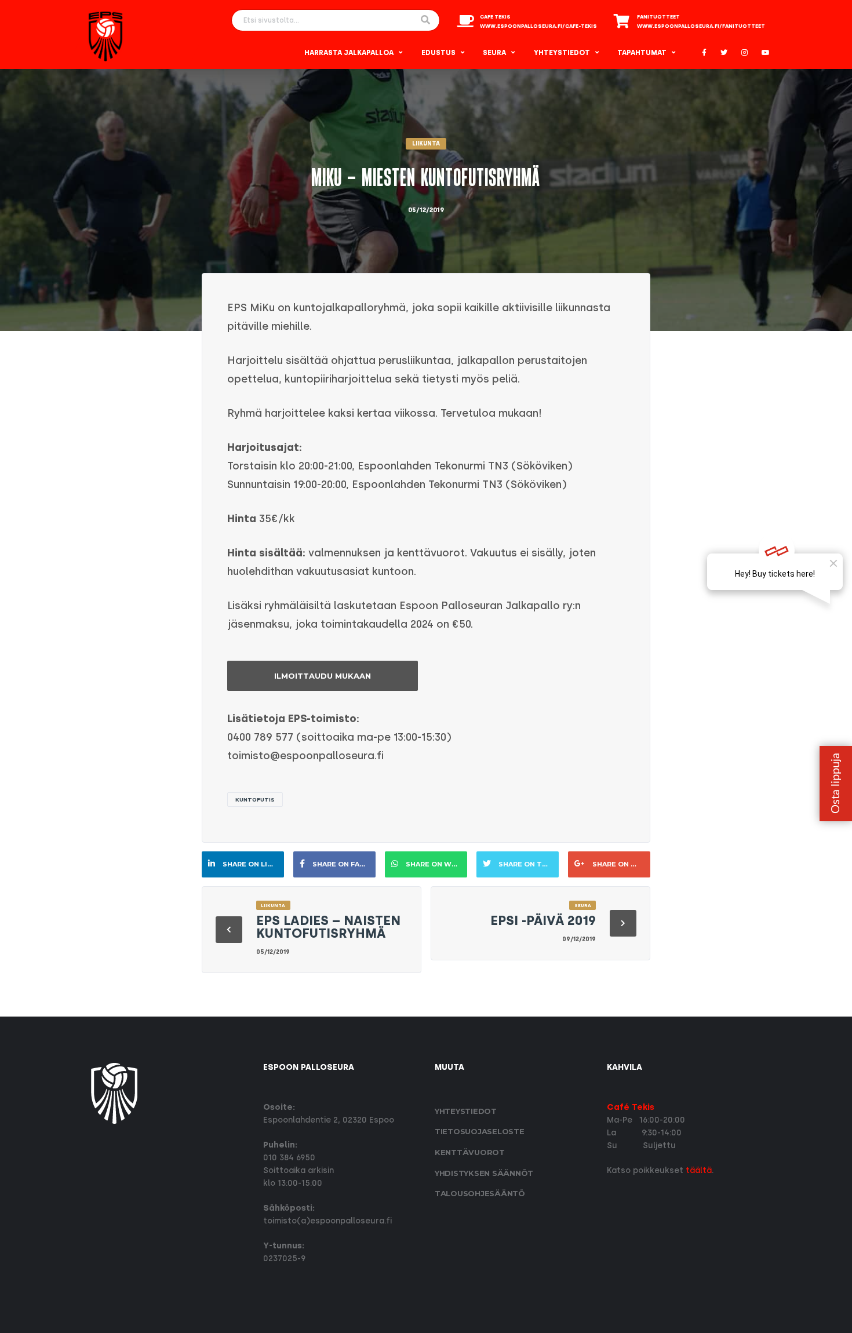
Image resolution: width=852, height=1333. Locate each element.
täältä (699, 1170)
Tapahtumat (642, 53)
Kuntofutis (255, 799)
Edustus (438, 53)
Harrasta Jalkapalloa (349, 53)
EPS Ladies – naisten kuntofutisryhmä (328, 927)
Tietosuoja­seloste (480, 1131)
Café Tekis (630, 1107)
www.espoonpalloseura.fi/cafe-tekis (538, 26)
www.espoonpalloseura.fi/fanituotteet (701, 26)
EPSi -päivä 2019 (543, 920)
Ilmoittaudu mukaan (322, 675)
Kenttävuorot (470, 1152)
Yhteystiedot (562, 53)
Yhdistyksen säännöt (484, 1173)
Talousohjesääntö (480, 1193)
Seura (494, 53)
